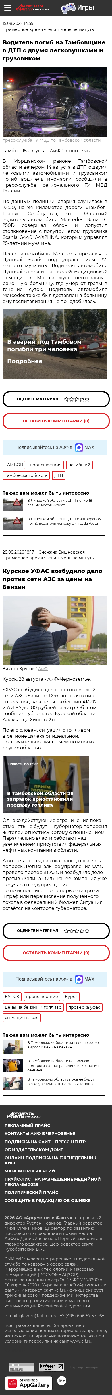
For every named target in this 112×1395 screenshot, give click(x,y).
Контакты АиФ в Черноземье (40, 1133)
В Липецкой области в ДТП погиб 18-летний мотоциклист (60, 502)
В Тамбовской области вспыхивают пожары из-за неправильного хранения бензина (63, 1065)
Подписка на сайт (28, 1141)
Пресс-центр (70, 1141)
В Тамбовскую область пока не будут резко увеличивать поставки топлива (60, 1081)
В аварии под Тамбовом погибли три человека (44, 345)
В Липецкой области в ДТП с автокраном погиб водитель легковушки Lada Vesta (64, 521)
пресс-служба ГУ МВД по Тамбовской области (52, 140)
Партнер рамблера (84, 1367)
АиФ (43, 668)
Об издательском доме (34, 1149)
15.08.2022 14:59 (18, 23)
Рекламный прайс (27, 1125)
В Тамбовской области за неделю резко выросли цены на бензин (63, 1044)
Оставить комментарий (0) (56, 421)
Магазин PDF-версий (30, 1171)
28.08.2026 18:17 (18, 552)
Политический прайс (31, 1192)
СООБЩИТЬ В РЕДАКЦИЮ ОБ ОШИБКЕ (47, 1200)
